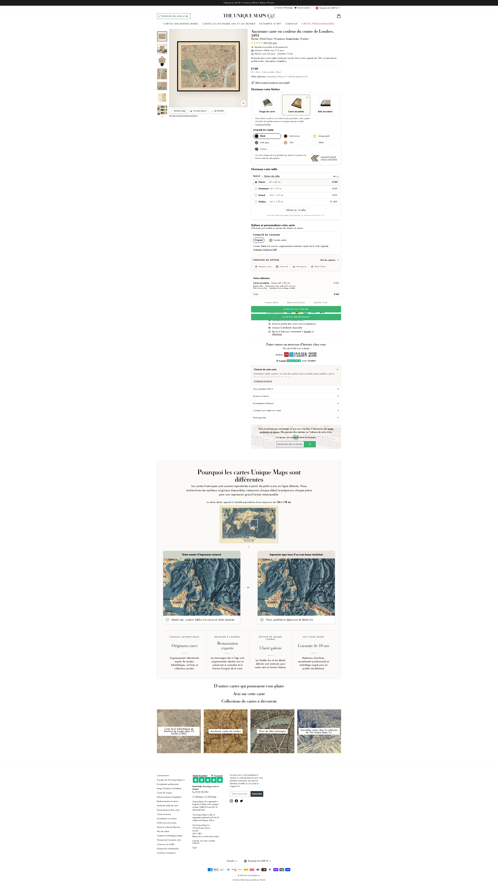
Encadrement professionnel (167, 784)
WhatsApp (277, 334)
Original (259, 240)
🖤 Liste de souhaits (302, 8)
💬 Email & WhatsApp (283, 8)
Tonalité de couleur (266, 235)
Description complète (275, 61)
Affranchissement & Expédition (169, 797)
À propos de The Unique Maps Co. (171, 780)
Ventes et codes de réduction (168, 827)
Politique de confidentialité (167, 849)
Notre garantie (259, 418)
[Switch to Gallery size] (208, 66)
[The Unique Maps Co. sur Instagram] (231, 800)
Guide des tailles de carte (167, 805)
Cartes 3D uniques (164, 793)
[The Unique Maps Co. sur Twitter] (241, 800)
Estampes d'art (271, 24)
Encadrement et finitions (263, 403)
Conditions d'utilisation (166, 853)
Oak (291, 143)
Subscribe (257, 794)
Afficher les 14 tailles (296, 210)
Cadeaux (291, 24)
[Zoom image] (243, 103)
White (321, 143)
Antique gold (324, 136)
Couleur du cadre (263, 130)
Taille (296, 176)
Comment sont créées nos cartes (267, 410)
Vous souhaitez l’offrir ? (263, 389)
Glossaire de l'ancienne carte (169, 840)
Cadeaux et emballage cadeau (169, 836)
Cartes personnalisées (318, 24)
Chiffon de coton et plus (167, 823)
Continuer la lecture (263, 381)
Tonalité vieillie (279, 240)
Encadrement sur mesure (167, 818)
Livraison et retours (261, 396)
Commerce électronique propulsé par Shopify (249, 880)
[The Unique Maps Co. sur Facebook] (236, 800)
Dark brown (294, 136)
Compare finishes (263, 125)
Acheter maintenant (296, 317)
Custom (263, 149)
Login (194, 848)
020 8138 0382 (201, 792)
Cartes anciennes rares (181, 24)
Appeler (307, 332)
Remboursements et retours (167, 801)
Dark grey (264, 143)
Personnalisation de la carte (168, 810)
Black (262, 136)
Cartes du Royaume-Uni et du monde (229, 24)
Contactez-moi (163, 775)
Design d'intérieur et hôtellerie (169, 788)
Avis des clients (163, 831)
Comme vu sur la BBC (166, 844)
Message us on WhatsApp (205, 797)
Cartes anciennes (164, 814)
